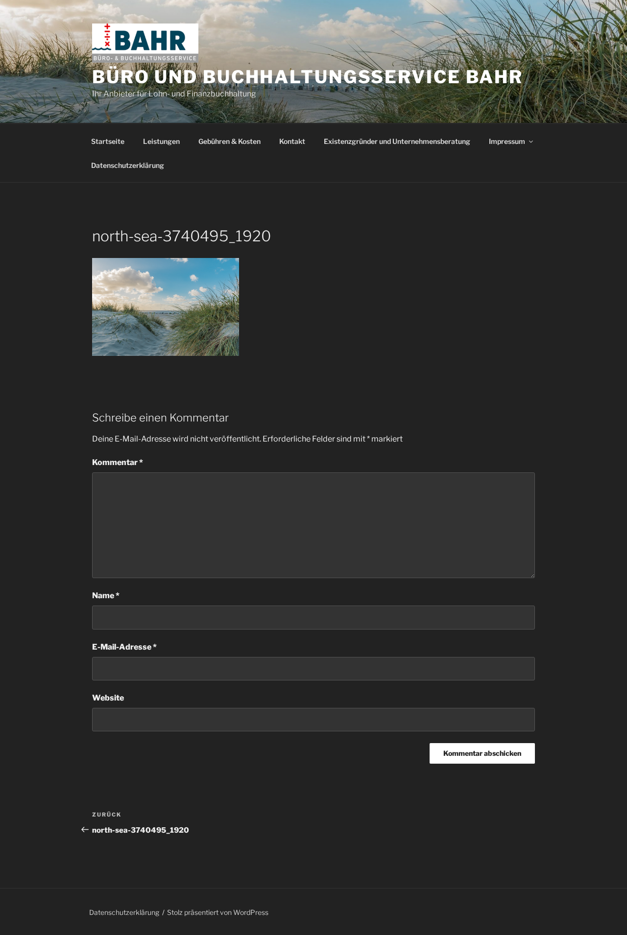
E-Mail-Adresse (124, 647)
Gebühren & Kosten (229, 141)
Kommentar (117, 462)
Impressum (507, 141)
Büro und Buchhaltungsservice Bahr (307, 77)
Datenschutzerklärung (127, 165)
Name (106, 595)
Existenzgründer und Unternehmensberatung (397, 141)
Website (108, 697)
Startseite (107, 141)
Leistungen (161, 141)
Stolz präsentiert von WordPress (217, 912)
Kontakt (292, 141)
